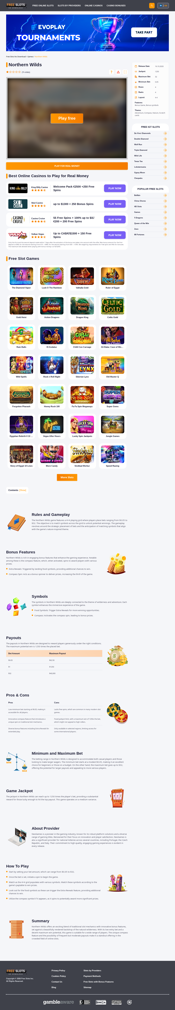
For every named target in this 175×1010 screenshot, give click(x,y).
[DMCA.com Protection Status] (101, 1002)
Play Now (114, 188)
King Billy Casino (39, 187)
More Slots (67, 477)
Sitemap (87, 987)
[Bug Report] (118, 72)
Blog (54, 987)
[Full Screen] (125, 72)
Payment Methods (92, 976)
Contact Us (57, 982)
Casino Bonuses (116, 5)
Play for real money (67, 165)
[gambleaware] (58, 1002)
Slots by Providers (92, 970)
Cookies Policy (59, 976)
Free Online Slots (43, 5)
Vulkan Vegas (37, 234)
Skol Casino (37, 203)
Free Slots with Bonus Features (99, 982)
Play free (67, 118)
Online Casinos (94, 5)
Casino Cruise (38, 218)
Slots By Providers (69, 5)
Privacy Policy (58, 970)
